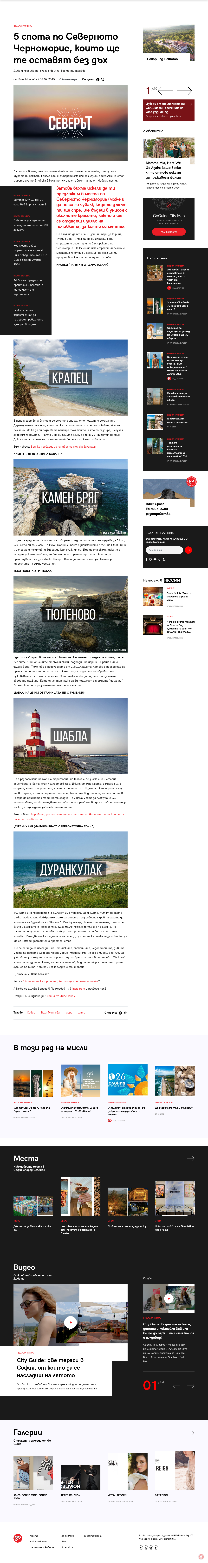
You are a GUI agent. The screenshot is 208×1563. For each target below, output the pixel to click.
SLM (174, 1539)
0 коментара (68, 79)
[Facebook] (98, 80)
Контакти (67, 1547)
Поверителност (92, 1535)
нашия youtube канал (61, 996)
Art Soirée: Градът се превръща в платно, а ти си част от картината (28, 285)
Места (34, 1535)
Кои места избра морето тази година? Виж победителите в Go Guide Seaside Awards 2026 (30, 253)
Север (31, 1012)
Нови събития (38, 1541)
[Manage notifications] (201, 1556)
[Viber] (103, 80)
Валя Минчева (50, 1012)
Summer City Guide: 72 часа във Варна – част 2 (29, 200)
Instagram (78, 988)
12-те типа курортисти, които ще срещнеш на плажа (60, 981)
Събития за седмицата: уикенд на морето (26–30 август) (30, 223)
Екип (64, 1541)
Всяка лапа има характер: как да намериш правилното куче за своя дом (28, 315)
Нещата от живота (22, 26)
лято (81, 1012)
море (69, 1012)
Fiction (154, 1539)
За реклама (67, 1535)
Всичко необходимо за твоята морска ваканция (63, 446)
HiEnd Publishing (181, 1535)
